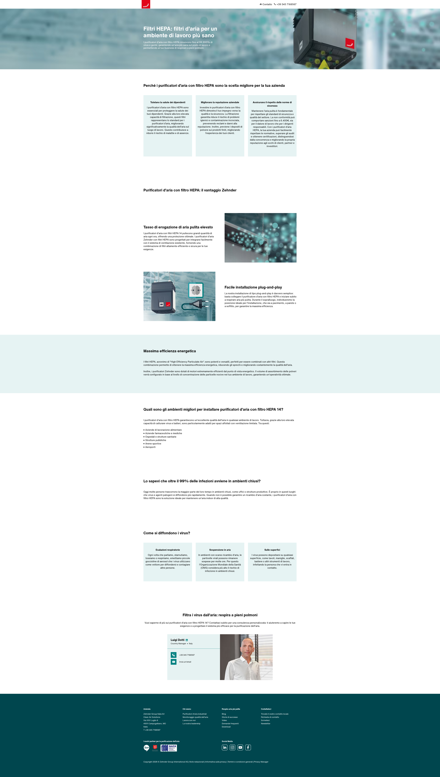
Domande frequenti (230, 723)
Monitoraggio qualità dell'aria (195, 717)
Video (224, 720)
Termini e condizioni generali (240, 761)
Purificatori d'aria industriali (195, 714)
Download (226, 726)
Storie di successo (230, 717)
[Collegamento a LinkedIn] (187, 640)
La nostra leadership (191, 723)
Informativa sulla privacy (215, 761)
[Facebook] (249, 749)
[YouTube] (241, 749)
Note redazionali (197, 761)
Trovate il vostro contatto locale (274, 714)
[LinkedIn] (225, 749)
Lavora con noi (189, 720)
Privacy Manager (261, 761)
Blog (224, 714)
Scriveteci (265, 720)
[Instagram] (233, 749)
